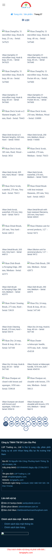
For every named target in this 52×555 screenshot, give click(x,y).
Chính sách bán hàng (14, 527)
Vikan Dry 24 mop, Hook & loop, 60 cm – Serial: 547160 (13, 366)
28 (11, 424)
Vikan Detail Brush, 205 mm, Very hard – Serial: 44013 (12, 251)
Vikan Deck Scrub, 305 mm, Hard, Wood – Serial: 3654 (13, 174)
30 (23, 424)
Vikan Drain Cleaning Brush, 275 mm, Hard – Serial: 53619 (12, 329)
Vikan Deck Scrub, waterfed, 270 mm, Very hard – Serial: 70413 (12, 212)
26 (45, 419)
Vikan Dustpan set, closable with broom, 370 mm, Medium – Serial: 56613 (38, 405)
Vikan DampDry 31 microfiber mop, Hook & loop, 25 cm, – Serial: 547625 (12, 58)
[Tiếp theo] (26, 428)
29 (17, 424)
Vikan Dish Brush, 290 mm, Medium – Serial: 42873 (36, 289)
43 (40, 424)
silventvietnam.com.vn (28, 507)
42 (34, 424)
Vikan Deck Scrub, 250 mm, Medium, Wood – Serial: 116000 (36, 137)
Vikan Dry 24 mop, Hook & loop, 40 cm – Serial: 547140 (38, 329)
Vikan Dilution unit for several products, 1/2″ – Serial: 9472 (37, 251)
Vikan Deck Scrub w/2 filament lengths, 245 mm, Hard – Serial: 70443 (13, 137)
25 (39, 419)
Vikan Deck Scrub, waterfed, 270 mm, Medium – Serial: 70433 (37, 174)
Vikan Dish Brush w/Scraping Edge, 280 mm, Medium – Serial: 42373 (11, 290)
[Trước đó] (6, 419)
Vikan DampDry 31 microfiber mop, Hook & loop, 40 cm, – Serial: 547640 (37, 58)
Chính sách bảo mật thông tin (18, 524)
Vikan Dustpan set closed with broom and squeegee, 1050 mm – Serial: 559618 (13, 405)
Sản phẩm (28, 14)
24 (33, 419)
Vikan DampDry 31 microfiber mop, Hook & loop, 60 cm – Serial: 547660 (12, 98)
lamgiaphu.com (16, 480)
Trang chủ (18, 14)
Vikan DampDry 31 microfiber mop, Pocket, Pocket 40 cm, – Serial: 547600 (37, 98)
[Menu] (3, 4)
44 (45, 424)
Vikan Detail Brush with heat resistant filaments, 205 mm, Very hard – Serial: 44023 (37, 213)
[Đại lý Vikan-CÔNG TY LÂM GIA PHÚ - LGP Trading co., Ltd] (26, 5)
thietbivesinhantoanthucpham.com (32, 510)
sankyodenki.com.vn (31, 503)
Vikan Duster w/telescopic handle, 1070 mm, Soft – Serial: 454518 (38, 366)
